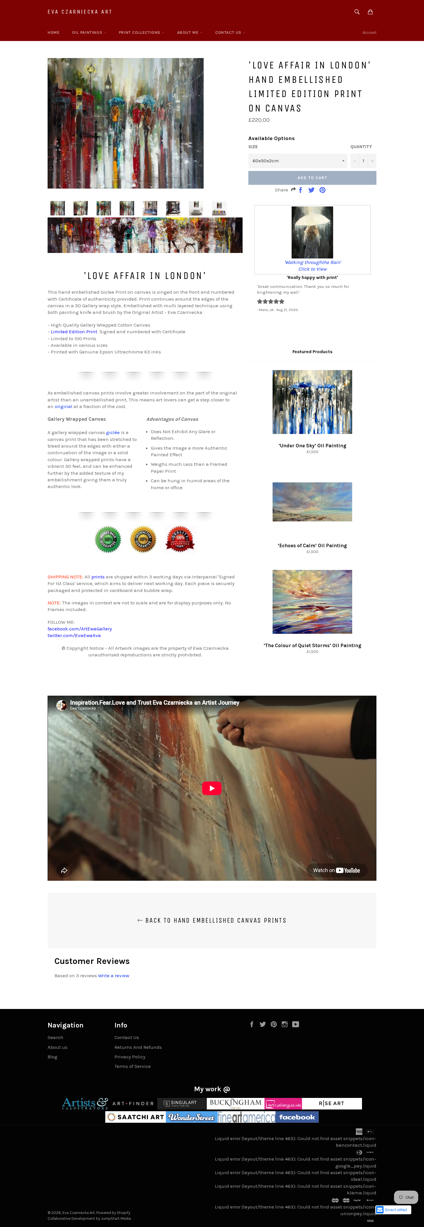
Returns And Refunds (138, 1047)
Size (253, 146)
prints (98, 577)
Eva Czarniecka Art (80, 11)
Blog (52, 1057)
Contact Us (229, 32)
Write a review (113, 975)
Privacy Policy (130, 1057)
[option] (312, 258)
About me (188, 32)
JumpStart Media (116, 1218)
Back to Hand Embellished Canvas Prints (215, 920)
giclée (113, 432)
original (64, 406)
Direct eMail (396, 1209)
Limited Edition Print (74, 331)
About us (57, 1047)
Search (55, 1037)
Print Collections (140, 32)
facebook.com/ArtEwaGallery (80, 629)
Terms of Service (133, 1066)
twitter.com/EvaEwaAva (74, 635)
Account (369, 32)
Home (53, 32)
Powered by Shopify (113, 1213)
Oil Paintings (87, 32)
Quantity (361, 146)
